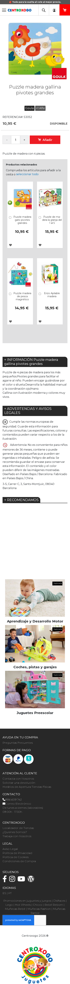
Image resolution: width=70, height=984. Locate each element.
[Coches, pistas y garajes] (35, 643)
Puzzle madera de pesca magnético (22, 296)
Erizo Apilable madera (52, 295)
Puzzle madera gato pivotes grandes (22, 220)
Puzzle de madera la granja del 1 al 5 (52, 220)
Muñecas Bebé (15, 908)
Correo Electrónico (18, 803)
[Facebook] (5, 880)
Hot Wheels (23, 904)
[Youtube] (22, 880)
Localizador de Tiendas (18, 828)
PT (10, 893)
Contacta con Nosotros (18, 778)
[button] (10, 245)
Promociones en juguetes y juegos (27, 900)
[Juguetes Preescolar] (35, 689)
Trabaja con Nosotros (17, 836)
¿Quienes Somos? (15, 832)
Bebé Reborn (54, 904)
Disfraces (59, 900)
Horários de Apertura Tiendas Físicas (27, 786)
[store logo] (19, 9)
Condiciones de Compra (19, 861)
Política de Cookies (16, 857)
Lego (9, 904)
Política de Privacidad (17, 853)
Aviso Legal (10, 849)
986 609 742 (13, 799)
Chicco (37, 904)
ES (4, 893)
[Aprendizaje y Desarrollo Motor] (35, 597)
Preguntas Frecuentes (18, 742)
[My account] (54, 9)
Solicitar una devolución (19, 782)
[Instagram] (13, 880)
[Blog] (32, 880)
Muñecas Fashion (39, 908)
